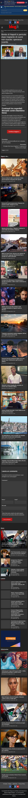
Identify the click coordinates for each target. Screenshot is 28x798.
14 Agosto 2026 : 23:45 (11, 413)
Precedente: (13, 141)
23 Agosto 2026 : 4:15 (15, 618)
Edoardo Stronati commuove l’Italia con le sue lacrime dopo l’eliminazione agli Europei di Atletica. (13, 360)
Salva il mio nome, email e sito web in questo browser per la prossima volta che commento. (13, 514)
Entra (25, 10)
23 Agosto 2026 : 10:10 (15, 606)
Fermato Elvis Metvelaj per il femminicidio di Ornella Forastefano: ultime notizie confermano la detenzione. (14, 282)
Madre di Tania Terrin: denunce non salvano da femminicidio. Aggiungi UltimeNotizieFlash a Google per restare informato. (13, 255)
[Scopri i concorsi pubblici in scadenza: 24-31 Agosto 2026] (5, 594)
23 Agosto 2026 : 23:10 (12, 777)
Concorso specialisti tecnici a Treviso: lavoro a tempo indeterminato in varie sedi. (17, 603)
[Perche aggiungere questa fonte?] (26, 2)
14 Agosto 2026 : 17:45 (11, 438)
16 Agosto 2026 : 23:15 (11, 336)
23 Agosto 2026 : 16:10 (15, 596)
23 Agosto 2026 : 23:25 (11, 751)
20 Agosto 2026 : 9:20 (11, 258)
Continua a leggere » (14, 131)
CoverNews (20, 794)
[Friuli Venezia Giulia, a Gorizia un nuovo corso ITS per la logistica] (5, 553)
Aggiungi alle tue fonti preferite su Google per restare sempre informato (10, 2)
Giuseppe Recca (14, 564)
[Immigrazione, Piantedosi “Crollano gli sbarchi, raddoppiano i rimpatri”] (5, 562)
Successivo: (14, 146)
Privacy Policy (20, 20)
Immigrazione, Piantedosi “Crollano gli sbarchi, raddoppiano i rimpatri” (17, 561)
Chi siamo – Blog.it (8, 20)
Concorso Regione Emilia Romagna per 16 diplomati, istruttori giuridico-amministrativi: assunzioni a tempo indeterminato (17, 613)
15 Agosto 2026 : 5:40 (11, 388)
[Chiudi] (3, 2)
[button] (2, 30)
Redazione (15, 20)
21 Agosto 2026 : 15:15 (11, 231)
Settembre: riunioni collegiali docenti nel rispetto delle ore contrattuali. (17, 571)
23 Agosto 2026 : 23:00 (15, 565)
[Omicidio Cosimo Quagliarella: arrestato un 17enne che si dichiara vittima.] (14, 375)
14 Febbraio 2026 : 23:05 (12, 44)
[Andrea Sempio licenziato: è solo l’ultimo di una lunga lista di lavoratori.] (14, 400)
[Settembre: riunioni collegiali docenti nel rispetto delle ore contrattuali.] (5, 572)
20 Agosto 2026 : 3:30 (11, 284)
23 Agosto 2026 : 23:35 (13, 546)
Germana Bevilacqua (15, 573)
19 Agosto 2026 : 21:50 (11, 311)
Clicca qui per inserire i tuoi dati (6, 12)
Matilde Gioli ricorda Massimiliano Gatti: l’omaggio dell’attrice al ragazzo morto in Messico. (12, 308)
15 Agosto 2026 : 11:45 (11, 363)
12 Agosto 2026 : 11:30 (11, 463)
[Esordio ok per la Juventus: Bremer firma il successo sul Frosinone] (14, 764)
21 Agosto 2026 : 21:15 (11, 206)
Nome (3, 499)
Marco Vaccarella (5, 546)
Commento (5, 480)
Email (16, 499)
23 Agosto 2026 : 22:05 (15, 588)
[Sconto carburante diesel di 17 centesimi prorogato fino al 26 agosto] (14, 539)
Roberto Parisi (5, 777)
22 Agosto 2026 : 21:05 (11, 181)
